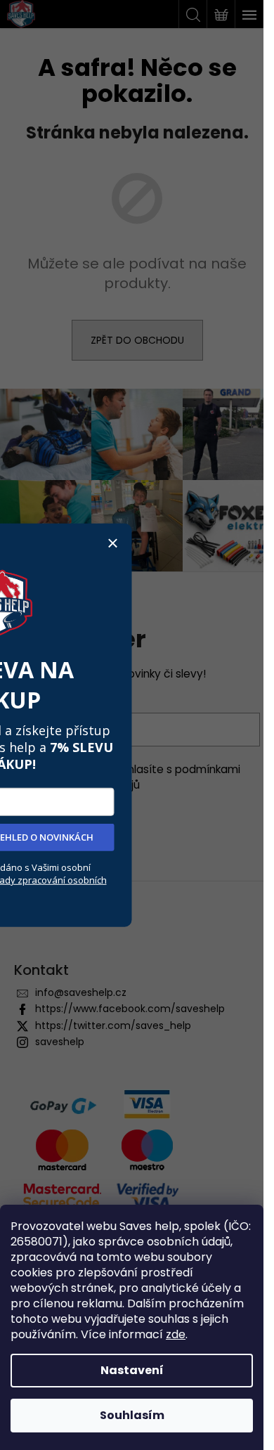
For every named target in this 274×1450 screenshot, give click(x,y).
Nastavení (132, 1370)
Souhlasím (132, 1415)
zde (175, 1334)
